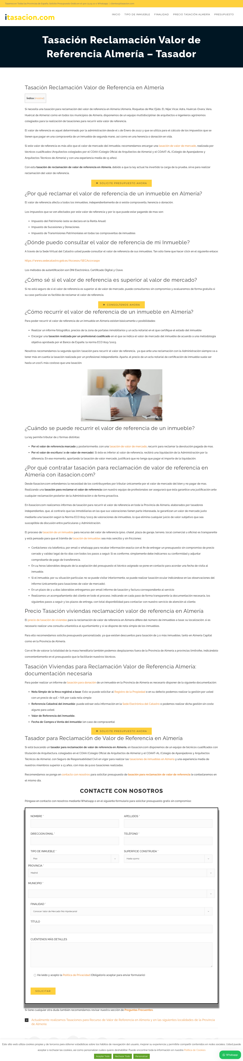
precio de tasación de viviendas (47, 620)
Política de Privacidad (77, 975)
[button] (121, 1022)
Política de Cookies (194, 1050)
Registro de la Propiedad (129, 691)
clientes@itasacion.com (122, 3)
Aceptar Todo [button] (103, 1056)
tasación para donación (81, 682)
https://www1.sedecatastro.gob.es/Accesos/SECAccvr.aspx (62, 260)
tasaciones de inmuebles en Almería (152, 759)
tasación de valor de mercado (177, 145)
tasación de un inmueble (58, 532)
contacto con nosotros (76, 774)
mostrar (39, 98)
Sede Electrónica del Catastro (141, 703)
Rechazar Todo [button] (122, 1056)
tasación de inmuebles (87, 538)
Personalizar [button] (141, 1056)
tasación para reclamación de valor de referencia (159, 774)
